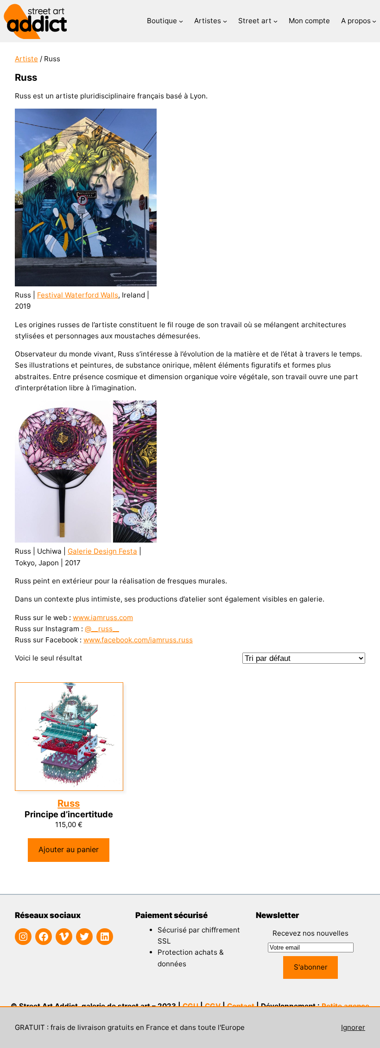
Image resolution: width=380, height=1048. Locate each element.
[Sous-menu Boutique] (181, 21)
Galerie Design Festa (102, 551)
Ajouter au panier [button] (68, 849)
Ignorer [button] (353, 1027)
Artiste (26, 58)
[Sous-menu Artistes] (225, 21)
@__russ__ (102, 628)
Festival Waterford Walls (77, 295)
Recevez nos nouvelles (310, 933)
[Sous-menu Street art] (275, 21)
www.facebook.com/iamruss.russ (138, 639)
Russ (68, 803)
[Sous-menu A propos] (374, 21)
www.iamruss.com (103, 617)
